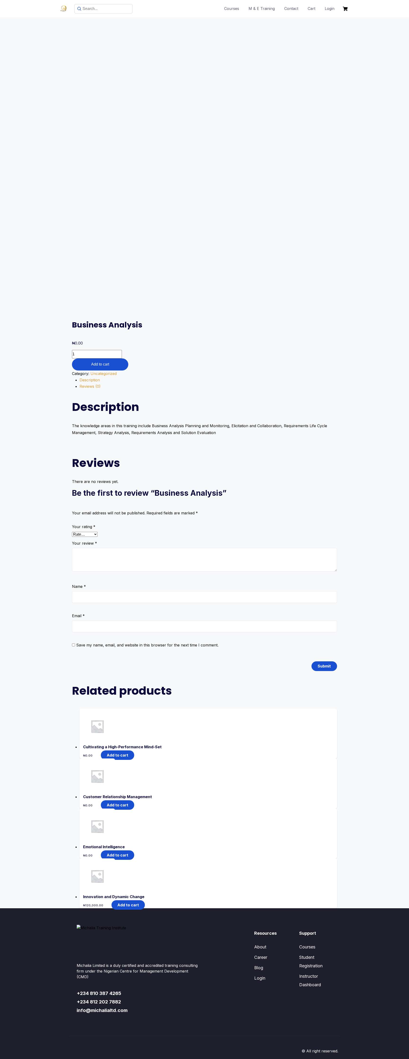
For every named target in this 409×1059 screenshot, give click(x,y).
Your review (84, 543)
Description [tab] (90, 380)
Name (79, 586)
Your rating (83, 526)
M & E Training (262, 8)
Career (260, 957)
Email (78, 615)
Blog (258, 967)
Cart (311, 8)
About (260, 946)
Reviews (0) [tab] (90, 386)
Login (329, 8)
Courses (231, 8)
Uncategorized (103, 373)
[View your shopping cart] (346, 9)
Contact (291, 8)
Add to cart (100, 364)
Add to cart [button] (117, 755)
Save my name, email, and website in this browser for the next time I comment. (147, 645)
